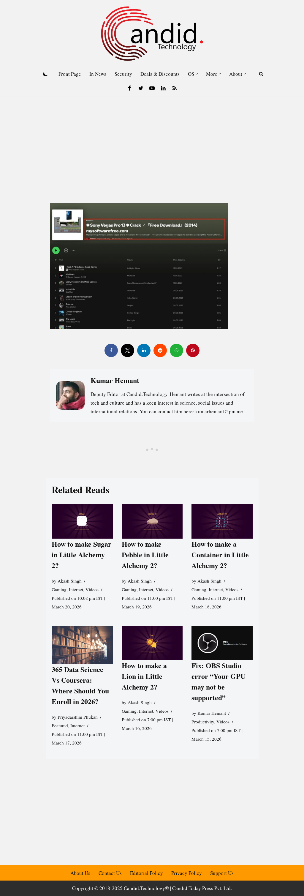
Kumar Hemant (211, 713)
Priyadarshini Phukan (78, 717)
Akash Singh (70, 581)
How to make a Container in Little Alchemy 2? (220, 554)
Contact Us (110, 873)
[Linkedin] (163, 88)
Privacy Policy (186, 873)
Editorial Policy (146, 873)
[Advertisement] (152, 140)
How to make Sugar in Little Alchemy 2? (81, 554)
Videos (92, 589)
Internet (76, 589)
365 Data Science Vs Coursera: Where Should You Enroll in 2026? (80, 685)
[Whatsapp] (176, 350)
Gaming (59, 589)
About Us (80, 873)
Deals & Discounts (160, 73)
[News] (174, 88)
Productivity (202, 722)
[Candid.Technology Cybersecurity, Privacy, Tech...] (152, 33)
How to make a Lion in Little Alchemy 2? (144, 676)
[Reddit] (160, 350)
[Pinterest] (193, 350)
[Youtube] (152, 88)
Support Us (222, 873)
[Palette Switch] (45, 74)
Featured (60, 725)
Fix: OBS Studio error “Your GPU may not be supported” (218, 681)
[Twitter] (141, 88)
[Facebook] (129, 88)
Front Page (69, 73)
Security (123, 73)
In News (97, 73)
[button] (197, 74)
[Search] (261, 74)
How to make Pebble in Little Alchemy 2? (144, 554)
